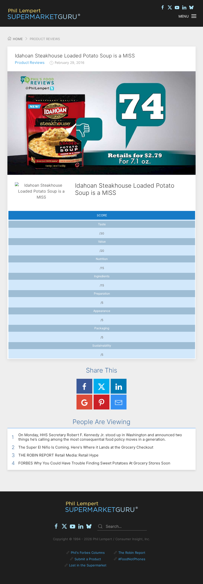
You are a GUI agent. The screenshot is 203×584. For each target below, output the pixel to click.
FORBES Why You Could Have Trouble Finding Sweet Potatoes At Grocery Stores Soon (94, 463)
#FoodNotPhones (131, 559)
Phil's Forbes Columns (88, 553)
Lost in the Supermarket (87, 565)
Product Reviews (30, 62)
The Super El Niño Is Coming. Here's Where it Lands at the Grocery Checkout (85, 447)
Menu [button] (183, 16)
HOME (17, 39)
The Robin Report (131, 553)
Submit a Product (88, 559)
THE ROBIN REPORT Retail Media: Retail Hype (58, 455)
